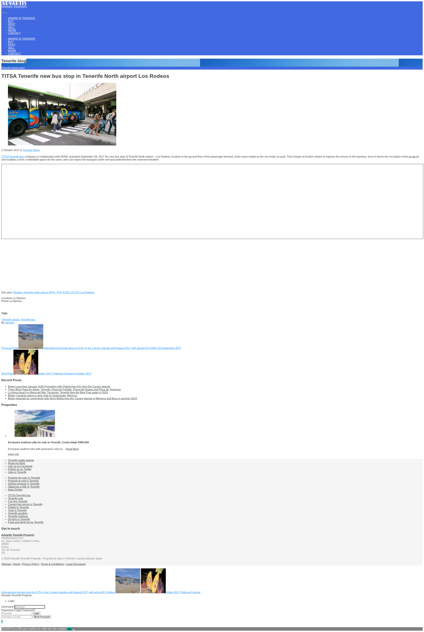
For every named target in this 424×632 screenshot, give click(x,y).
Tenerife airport (11, 319)
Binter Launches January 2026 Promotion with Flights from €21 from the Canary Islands (59, 386)
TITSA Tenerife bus (12, 156)
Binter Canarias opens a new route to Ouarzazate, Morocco (42, 395)
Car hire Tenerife (17, 501)
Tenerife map (15, 498)
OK (69, 629)
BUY (11, 21)
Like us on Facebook (20, 466)
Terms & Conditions (52, 564)
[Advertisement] (100, 262)
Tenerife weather (17, 513)
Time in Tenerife (17, 510)
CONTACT (14, 33)
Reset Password (42, 617)
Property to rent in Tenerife (23, 480)
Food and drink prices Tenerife (26, 522)
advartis (9, 322)
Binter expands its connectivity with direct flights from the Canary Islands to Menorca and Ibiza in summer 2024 (72, 398)
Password (7, 610)
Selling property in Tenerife (23, 483)
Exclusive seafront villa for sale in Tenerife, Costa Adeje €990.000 (48, 442)
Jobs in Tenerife (17, 472)
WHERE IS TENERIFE (21, 18)
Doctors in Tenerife (19, 519)
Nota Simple (15, 489)
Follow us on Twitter (19, 469)
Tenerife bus (28, 319)
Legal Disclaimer (76, 564)
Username (7, 606)
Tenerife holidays (18, 516)
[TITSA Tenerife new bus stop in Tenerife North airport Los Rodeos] (62, 144)
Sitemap (6, 564)
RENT (11, 24)
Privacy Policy (30, 564)
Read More (72, 449)
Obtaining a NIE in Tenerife (24, 486)
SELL (11, 27)
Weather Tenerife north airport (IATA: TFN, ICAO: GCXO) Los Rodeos (53, 292)
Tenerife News (31, 150)
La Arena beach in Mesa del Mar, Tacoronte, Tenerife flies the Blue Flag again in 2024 (58, 392)
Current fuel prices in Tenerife (25, 504)
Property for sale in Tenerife (24, 477)
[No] (73, 629)
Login (36, 613)
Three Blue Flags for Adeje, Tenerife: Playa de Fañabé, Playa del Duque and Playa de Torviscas (64, 389)
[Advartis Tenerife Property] (14, 7)
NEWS (12, 30)
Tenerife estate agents (21, 460)
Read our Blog (16, 463)
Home (16, 564)
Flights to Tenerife (18, 507)
